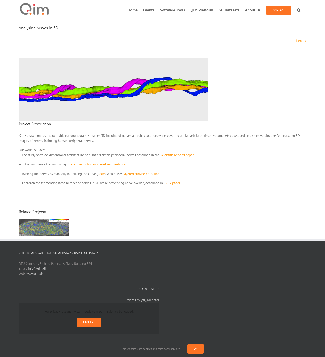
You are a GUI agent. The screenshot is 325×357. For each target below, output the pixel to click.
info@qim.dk (37, 268)
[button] (299, 10)
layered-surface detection (141, 174)
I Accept (89, 322)
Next (299, 41)
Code (101, 174)
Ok (196, 349)
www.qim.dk (34, 273)
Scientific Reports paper (177, 155)
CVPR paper (172, 183)
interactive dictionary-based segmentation (96, 164)
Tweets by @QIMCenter (142, 300)
